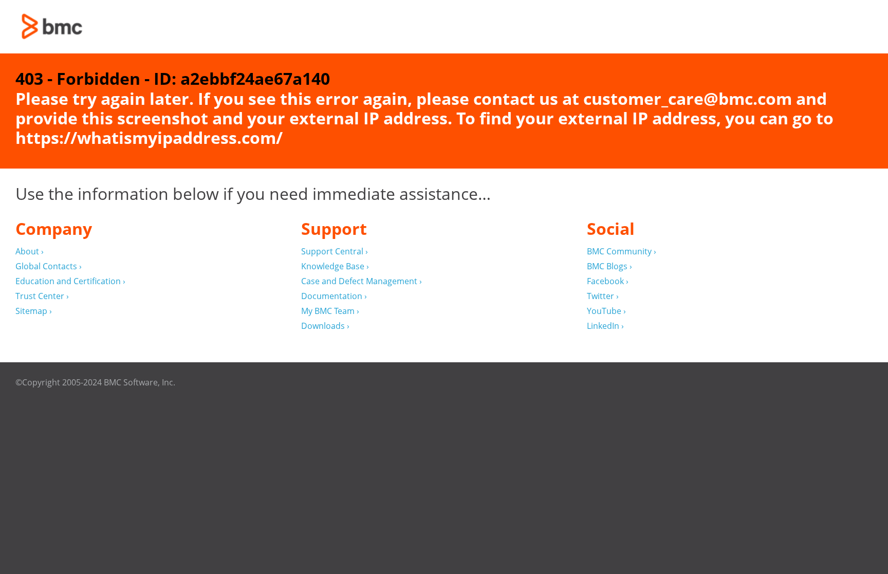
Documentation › (334, 296)
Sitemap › (33, 311)
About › (29, 251)
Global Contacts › (48, 266)
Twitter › (603, 296)
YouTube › (606, 311)
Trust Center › (42, 296)
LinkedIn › (605, 326)
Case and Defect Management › (361, 281)
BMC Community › (621, 251)
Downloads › (325, 326)
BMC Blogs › (609, 266)
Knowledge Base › (335, 266)
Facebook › (607, 281)
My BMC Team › (330, 311)
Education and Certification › (70, 281)
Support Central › (334, 251)
